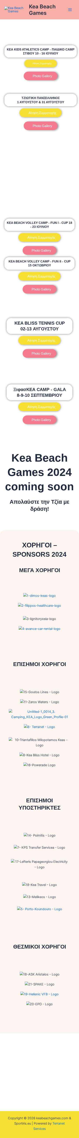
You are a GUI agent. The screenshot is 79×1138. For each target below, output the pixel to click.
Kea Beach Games (42, 9)
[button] (39, 276)
